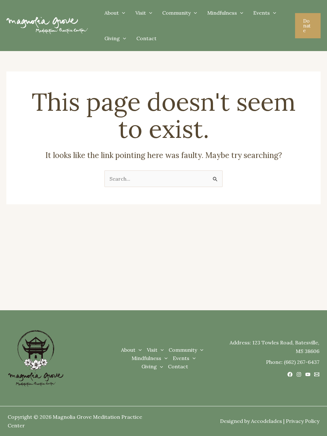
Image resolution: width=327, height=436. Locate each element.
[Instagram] (298, 374)
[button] (308, 25)
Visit (140, 13)
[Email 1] (316, 374)
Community (176, 13)
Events (261, 13)
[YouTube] (307, 374)
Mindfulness (222, 13)
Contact (146, 38)
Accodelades (266, 421)
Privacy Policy (302, 421)
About (111, 13)
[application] (122, 13)
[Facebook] (290, 374)
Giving (112, 38)
